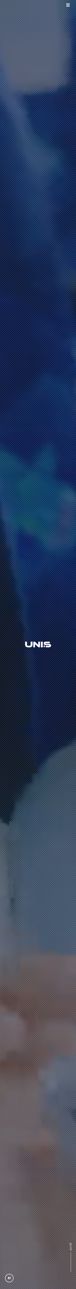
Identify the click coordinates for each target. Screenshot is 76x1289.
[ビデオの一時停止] (9, 1278)
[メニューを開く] (68, 5)
